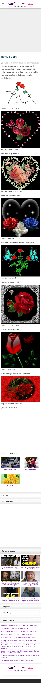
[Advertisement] (20, 30)
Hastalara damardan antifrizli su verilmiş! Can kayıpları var (18, 660)
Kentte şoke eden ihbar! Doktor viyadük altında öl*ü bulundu (10, 568)
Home (3, 54)
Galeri (7, 54)
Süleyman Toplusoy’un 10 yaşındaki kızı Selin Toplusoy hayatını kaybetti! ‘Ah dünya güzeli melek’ (20, 651)
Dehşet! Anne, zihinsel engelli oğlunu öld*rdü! (30, 568)
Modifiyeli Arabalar (10, 469)
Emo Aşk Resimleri (30, 469)
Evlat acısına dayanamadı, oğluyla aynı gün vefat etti (30, 584)
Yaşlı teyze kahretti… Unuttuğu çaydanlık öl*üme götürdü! (10, 599)
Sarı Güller (10, 486)
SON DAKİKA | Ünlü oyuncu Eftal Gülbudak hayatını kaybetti (10, 584)
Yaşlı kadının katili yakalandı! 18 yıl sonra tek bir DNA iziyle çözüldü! (31, 600)
